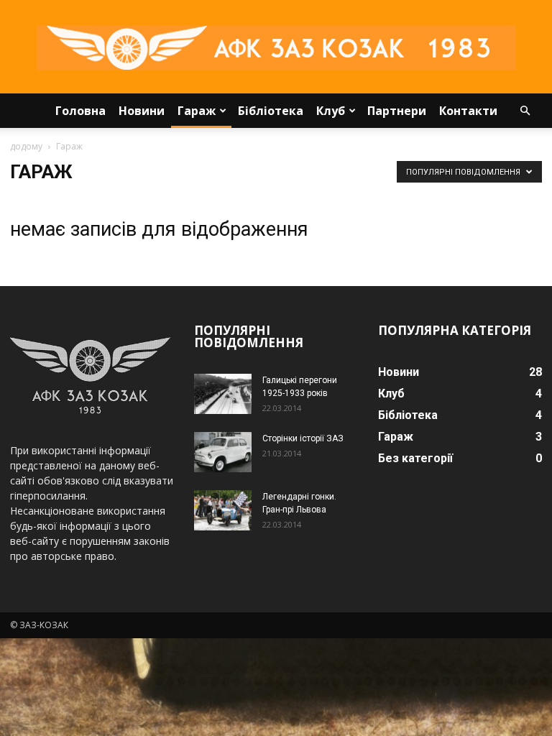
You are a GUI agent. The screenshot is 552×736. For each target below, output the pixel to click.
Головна (80, 111)
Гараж (197, 111)
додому (26, 146)
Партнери (396, 111)
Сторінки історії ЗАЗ (303, 438)
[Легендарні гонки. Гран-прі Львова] (223, 510)
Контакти (468, 111)
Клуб (330, 111)
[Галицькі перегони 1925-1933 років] (223, 394)
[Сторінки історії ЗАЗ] (223, 452)
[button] (524, 111)
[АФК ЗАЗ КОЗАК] (276, 47)
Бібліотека (270, 111)
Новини (142, 111)
